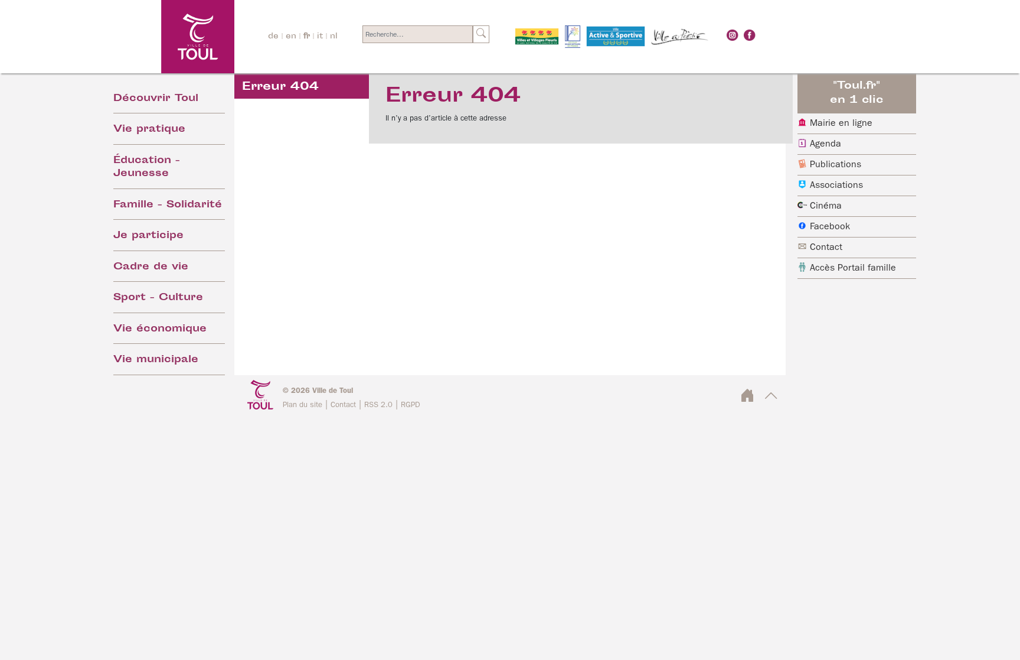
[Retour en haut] (771, 399)
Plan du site (302, 405)
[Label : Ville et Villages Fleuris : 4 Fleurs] (537, 36)
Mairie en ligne (841, 123)
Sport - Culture (158, 298)
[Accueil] (165, 36)
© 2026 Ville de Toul (318, 391)
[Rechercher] (481, 34)
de (273, 37)
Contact (826, 247)
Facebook (830, 227)
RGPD (410, 405)
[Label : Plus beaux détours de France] (572, 36)
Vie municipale (155, 360)
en (291, 37)
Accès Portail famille (853, 268)
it (320, 37)
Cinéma (826, 206)
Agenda (825, 144)
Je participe (148, 236)
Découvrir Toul (155, 99)
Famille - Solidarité (167, 205)
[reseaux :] (732, 35)
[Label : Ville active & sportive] (615, 36)
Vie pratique (149, 129)
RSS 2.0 (378, 405)
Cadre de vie (150, 267)
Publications (835, 165)
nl (334, 37)
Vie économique (160, 329)
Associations (836, 185)
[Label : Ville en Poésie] (680, 36)
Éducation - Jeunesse (146, 168)
